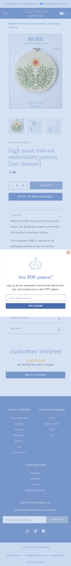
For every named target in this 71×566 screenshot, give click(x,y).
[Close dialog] (68, 252)
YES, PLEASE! (35, 306)
